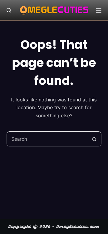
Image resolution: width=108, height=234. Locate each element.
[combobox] (47, 138)
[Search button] (94, 139)
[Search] (9, 10)
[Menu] (98, 10)
